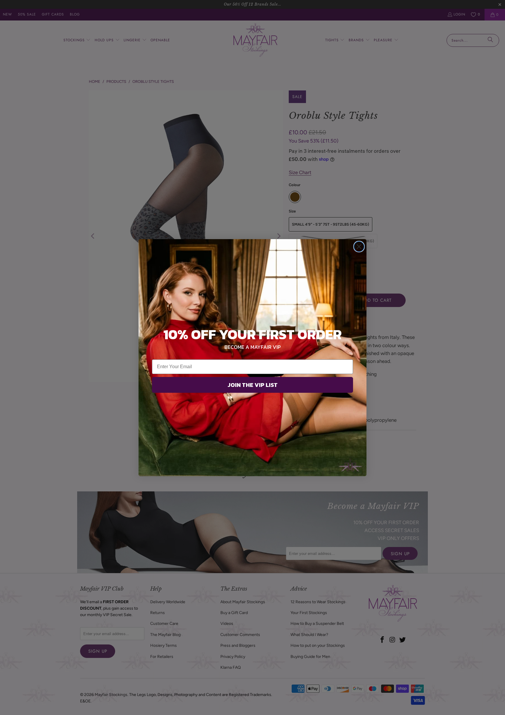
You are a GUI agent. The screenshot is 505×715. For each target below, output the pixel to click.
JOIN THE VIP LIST (253, 384)
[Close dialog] (359, 246)
